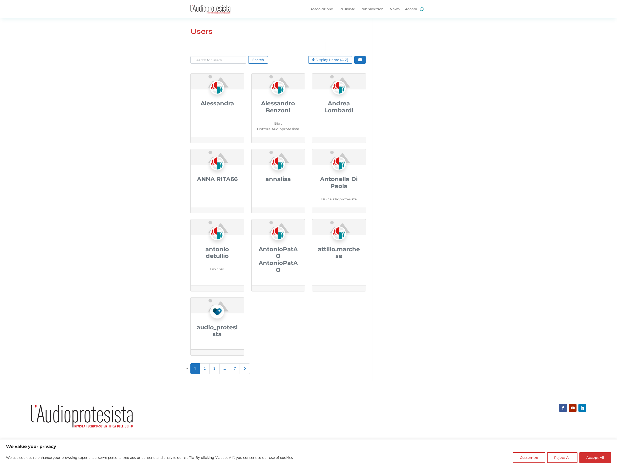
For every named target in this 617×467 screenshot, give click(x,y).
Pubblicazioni (372, 9)
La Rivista (346, 9)
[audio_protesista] (217, 321)
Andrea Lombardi (339, 107)
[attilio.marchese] (339, 243)
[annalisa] (278, 172)
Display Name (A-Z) (331, 60)
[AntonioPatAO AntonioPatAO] (278, 243)
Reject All (562, 457)
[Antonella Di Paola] (339, 172)
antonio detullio (217, 253)
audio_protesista (217, 331)
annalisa (278, 179)
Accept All (595, 457)
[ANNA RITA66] (217, 172)
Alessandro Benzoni (278, 107)
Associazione (321, 9)
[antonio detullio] (217, 243)
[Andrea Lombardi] (339, 97)
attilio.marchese (339, 253)
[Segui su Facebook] (563, 408)
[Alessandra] (217, 97)
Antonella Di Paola (339, 183)
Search (258, 60)
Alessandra (217, 103)
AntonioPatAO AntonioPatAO (278, 259)
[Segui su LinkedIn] (582, 408)
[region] (308, 453)
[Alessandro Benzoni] (278, 97)
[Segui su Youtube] (573, 408)
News (395, 9)
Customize (529, 457)
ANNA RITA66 (217, 179)
